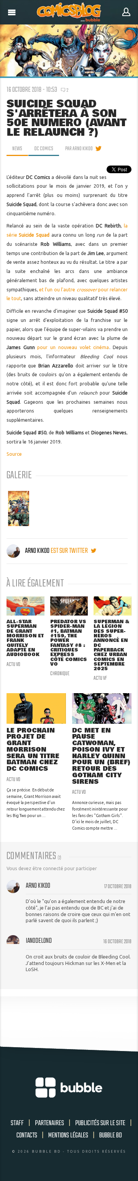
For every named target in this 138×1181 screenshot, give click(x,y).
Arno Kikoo (37, 551)
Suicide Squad (34, 234)
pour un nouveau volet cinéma (73, 347)
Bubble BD (110, 1135)
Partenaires (49, 1123)
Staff (17, 1123)
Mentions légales (68, 1135)
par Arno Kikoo (79, 148)
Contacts (26, 1135)
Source (14, 454)
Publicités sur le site (100, 1123)
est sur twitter (70, 551)
